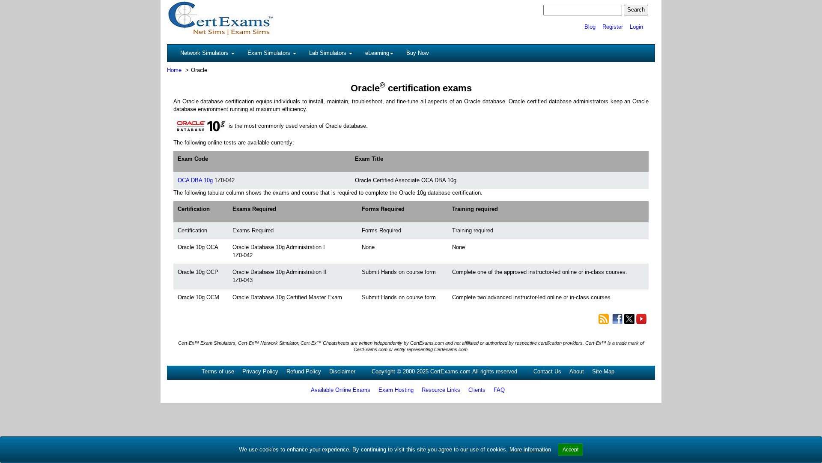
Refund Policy (303, 371)
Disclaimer (342, 371)
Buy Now (417, 53)
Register (612, 27)
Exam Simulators (269, 53)
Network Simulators (205, 53)
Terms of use (218, 371)
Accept (570, 450)
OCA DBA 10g (195, 180)
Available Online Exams (340, 390)
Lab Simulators (328, 53)
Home (174, 70)
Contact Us (547, 371)
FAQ (499, 390)
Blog (590, 27)
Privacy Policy (260, 371)
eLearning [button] (377, 53)
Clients (476, 390)
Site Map (603, 371)
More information (530, 449)
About (576, 371)
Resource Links (441, 390)
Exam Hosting (396, 390)
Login (636, 27)
